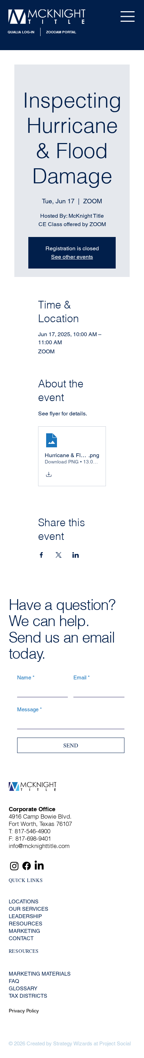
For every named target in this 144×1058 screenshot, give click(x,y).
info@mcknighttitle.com (39, 845)
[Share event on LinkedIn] (75, 555)
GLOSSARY (23, 988)
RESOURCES (25, 924)
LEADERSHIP (25, 916)
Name (26, 677)
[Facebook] (26, 866)
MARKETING (24, 931)
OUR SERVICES (28, 909)
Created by (39, 1043)
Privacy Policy (24, 1010)
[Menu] (128, 16)
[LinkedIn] (39, 866)
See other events (72, 256)
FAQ (14, 981)
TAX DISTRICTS (28, 996)
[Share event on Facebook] (41, 555)
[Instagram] (14, 866)
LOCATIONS (23, 901)
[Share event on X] (58, 555)
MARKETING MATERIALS (40, 974)
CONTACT (21, 938)
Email (81, 677)
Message (29, 709)
